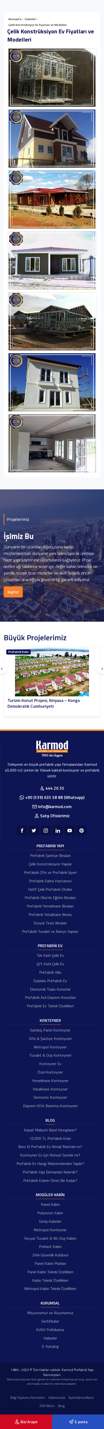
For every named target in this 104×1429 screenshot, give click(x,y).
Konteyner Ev (50, 1064)
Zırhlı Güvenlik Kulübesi (50, 1255)
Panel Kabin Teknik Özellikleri (50, 1272)
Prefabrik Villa (50, 972)
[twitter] (34, 830)
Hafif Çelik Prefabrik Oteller (50, 889)
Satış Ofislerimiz (55, 816)
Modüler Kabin (50, 1195)
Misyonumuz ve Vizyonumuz (50, 1313)
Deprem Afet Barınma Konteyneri (50, 1106)
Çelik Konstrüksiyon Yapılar (50, 864)
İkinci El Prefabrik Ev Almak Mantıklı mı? (50, 1146)
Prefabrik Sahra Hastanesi (50, 881)
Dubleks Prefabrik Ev (50, 981)
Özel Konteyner (50, 1072)
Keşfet (13, 592)
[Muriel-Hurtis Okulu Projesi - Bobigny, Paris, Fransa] (52, 672)
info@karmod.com (55, 806)
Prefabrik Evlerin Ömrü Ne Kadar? (50, 1180)
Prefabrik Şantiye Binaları (50, 855)
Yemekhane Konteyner (50, 1080)
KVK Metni (47, 1405)
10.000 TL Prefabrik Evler (50, 1138)
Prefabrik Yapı (50, 846)
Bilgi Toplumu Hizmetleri (27, 1397)
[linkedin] (57, 830)
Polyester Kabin (50, 1213)
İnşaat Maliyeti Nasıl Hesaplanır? (50, 1130)
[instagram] (46, 830)
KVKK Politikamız (50, 1330)
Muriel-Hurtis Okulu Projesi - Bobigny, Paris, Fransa (48, 703)
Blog (50, 1120)
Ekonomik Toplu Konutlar (50, 989)
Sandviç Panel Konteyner (50, 1030)
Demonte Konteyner (50, 1097)
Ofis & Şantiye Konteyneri (50, 1038)
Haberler (50, 1338)
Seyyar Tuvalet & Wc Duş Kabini (50, 1238)
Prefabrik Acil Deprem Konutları (50, 997)
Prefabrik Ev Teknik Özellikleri (50, 1006)
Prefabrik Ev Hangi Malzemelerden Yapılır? (50, 1163)
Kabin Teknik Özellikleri (50, 1280)
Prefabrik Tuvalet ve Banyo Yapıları (50, 931)
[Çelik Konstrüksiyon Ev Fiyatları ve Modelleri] (52, 77)
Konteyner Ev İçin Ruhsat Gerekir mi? (50, 1155)
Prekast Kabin (50, 1246)
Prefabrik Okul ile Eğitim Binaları (50, 897)
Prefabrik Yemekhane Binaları (50, 906)
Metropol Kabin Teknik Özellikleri (50, 1288)
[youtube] (69, 830)
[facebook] (22, 830)
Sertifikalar (50, 1321)
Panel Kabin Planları (50, 1263)
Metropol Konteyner (50, 1047)
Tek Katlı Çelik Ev (50, 955)
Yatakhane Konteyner (50, 1089)
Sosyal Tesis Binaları (50, 923)
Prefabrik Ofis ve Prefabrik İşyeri (50, 872)
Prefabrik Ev (50, 946)
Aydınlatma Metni (81, 1397)
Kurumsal (50, 1303)
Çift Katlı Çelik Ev (50, 964)
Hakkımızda (56, 1397)
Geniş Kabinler (50, 1221)
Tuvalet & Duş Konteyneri (50, 1055)
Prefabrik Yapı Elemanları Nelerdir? (50, 1172)
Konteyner (15, 651)
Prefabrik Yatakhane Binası (50, 914)
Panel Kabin (50, 1204)
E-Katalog (50, 1346)
